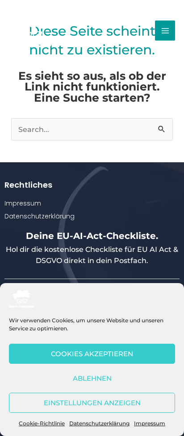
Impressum (149, 423)
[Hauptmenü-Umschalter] (165, 31)
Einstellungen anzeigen (92, 403)
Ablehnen (92, 378)
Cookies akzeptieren (92, 354)
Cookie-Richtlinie (42, 423)
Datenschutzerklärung (99, 423)
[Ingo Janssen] (21, 299)
